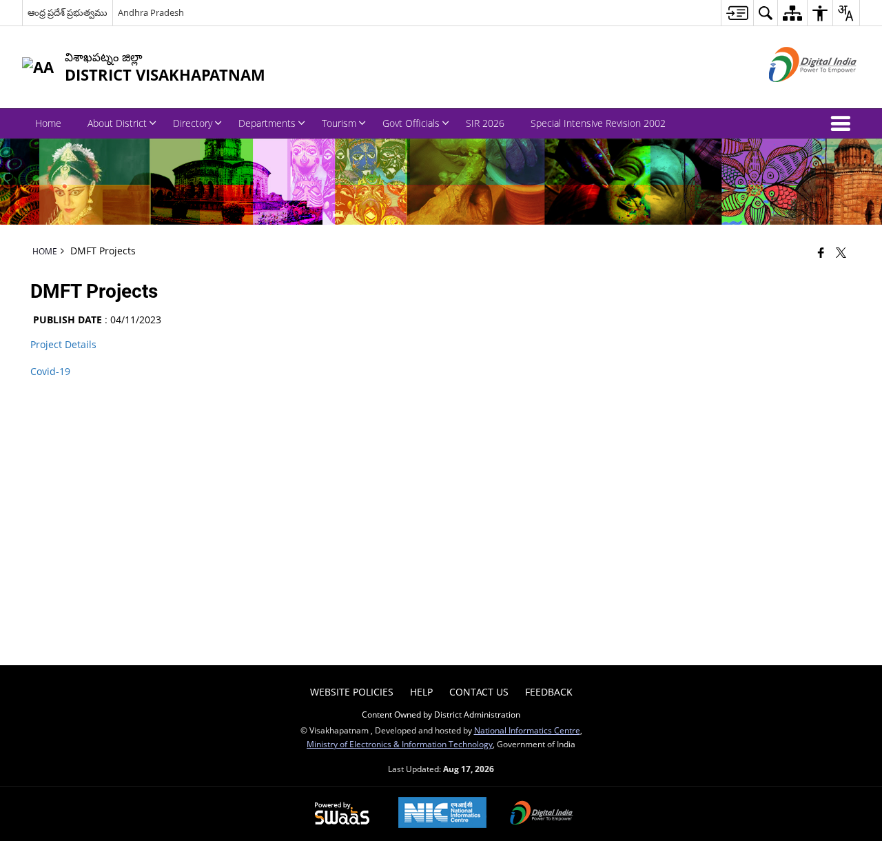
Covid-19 (50, 371)
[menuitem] (737, 13)
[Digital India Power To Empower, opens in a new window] (542, 814)
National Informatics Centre (527, 730)
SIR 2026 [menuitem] (485, 123)
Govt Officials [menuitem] (411, 123)
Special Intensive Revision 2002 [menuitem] (598, 123)
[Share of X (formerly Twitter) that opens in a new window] (841, 252)
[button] (843, 123)
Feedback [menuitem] (549, 691)
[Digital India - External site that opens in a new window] (795, 93)
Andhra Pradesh (151, 12)
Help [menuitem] (421, 691)
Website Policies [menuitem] (351, 691)
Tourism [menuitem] (339, 123)
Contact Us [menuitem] (479, 691)
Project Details (64, 344)
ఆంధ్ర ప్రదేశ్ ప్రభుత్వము (67, 12)
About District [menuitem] (117, 123)
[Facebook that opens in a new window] (821, 252)
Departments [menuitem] (267, 123)
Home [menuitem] (48, 123)
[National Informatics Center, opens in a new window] (442, 814)
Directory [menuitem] (192, 123)
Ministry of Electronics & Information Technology (400, 743)
